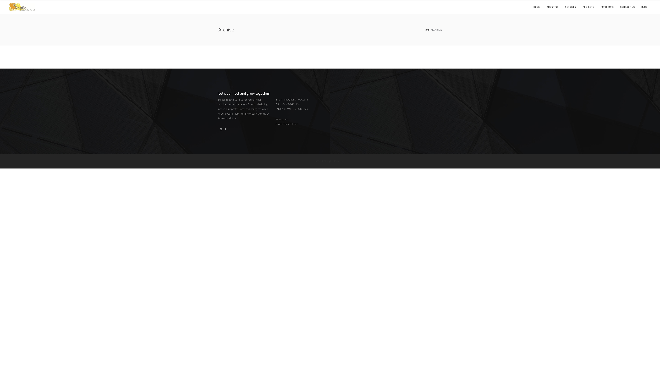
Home (427, 30)
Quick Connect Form (287, 124)
